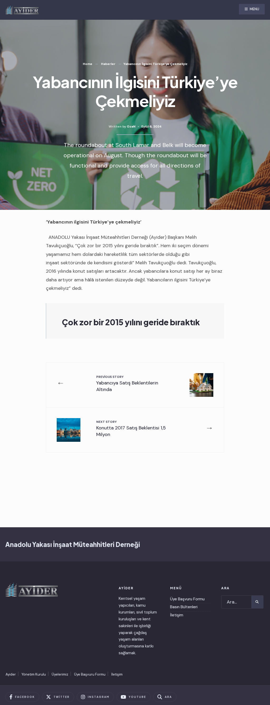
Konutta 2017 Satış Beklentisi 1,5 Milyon (131, 429)
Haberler (108, 64)
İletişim (176, 615)
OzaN (131, 126)
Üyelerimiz (60, 674)
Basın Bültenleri (183, 607)
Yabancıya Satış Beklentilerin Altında (127, 384)
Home (87, 64)
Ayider (11, 674)
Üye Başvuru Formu (187, 599)
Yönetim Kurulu (34, 674)
